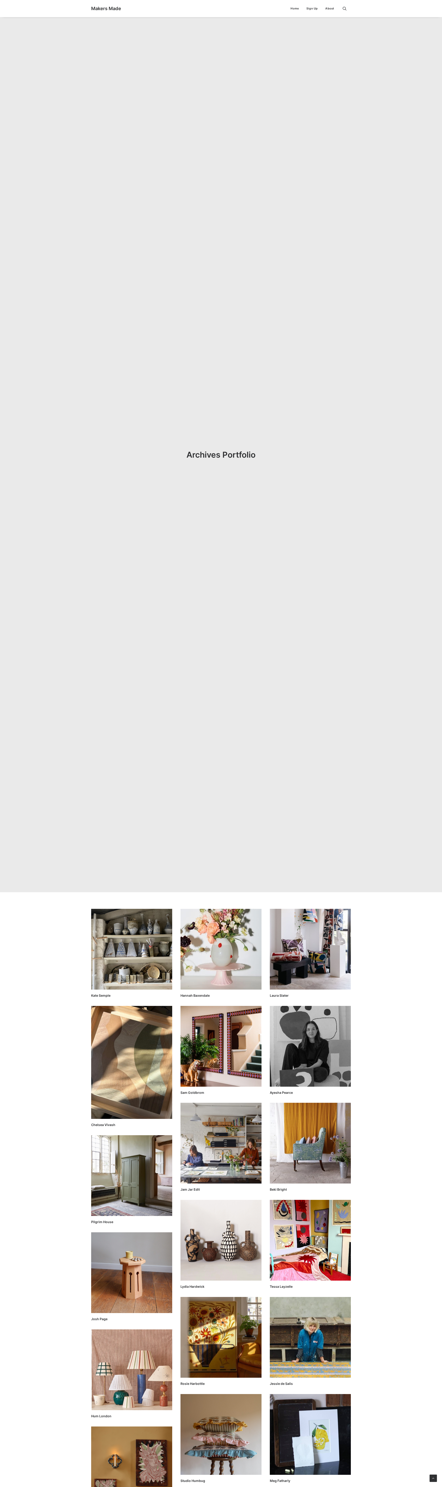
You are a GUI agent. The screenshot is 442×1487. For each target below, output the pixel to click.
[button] (347, 8)
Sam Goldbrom (192, 1092)
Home (295, 8)
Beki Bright (278, 1189)
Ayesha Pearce (281, 1092)
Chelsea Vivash (103, 1125)
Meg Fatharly (280, 1481)
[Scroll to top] (433, 1478)
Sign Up (312, 8)
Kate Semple (100, 995)
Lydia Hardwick (192, 1286)
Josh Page (99, 1319)
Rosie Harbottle (192, 1384)
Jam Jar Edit (190, 1189)
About (329, 8)
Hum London (101, 1416)
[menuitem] (294, 8)
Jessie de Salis (281, 1384)
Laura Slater (279, 995)
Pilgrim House (102, 1222)
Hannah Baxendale (195, 995)
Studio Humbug (192, 1481)
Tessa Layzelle (281, 1286)
